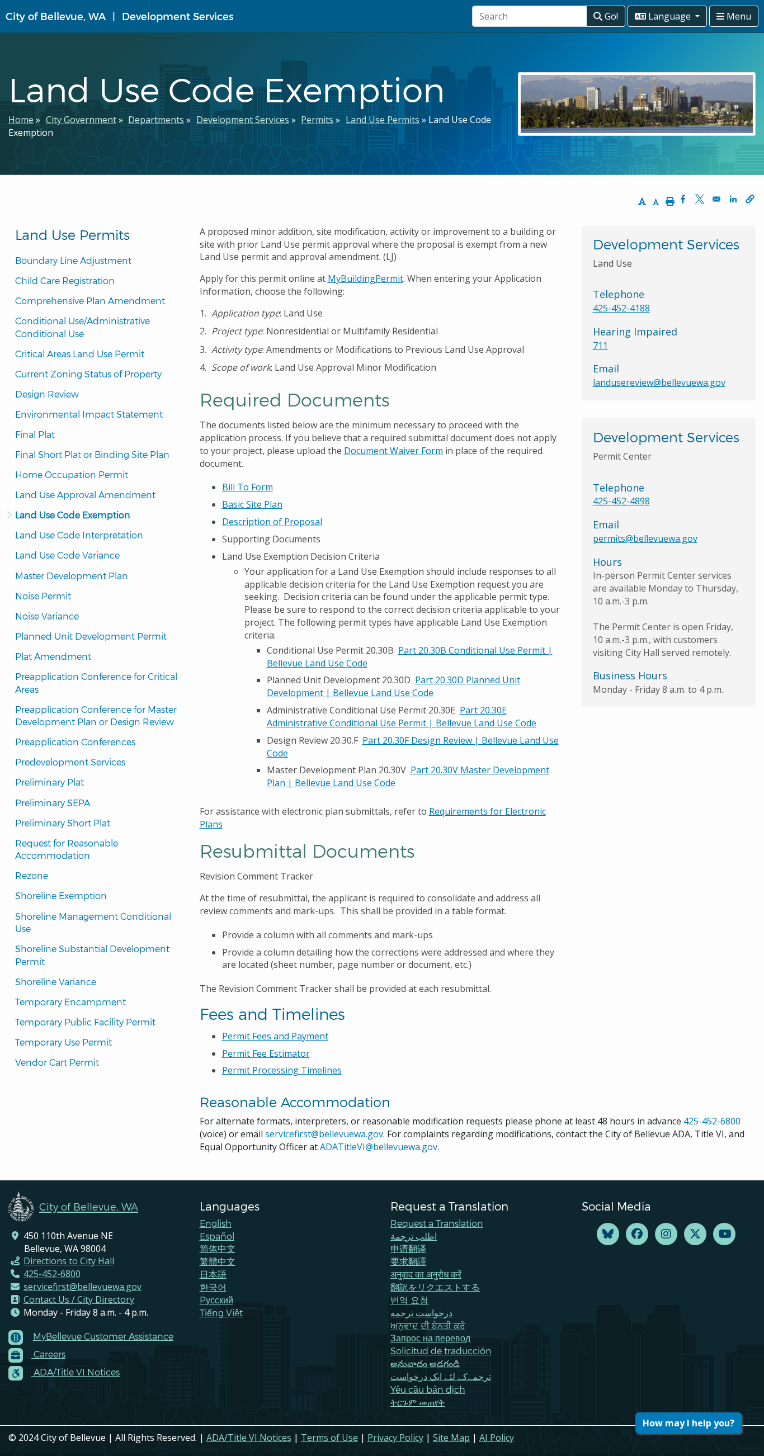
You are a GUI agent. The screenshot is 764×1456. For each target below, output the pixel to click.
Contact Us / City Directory (78, 1299)
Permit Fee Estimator (266, 1053)
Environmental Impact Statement (89, 414)
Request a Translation (436, 1223)
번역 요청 (409, 1299)
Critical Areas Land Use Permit (79, 353)
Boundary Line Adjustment (73, 260)
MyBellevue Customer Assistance (103, 1336)
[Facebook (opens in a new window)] (637, 1234)
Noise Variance (47, 616)
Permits (317, 120)
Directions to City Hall (68, 1261)
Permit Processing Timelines (282, 1070)
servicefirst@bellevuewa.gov (324, 1134)
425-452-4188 (621, 308)
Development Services (177, 16)
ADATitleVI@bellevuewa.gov (378, 1147)
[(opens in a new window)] (608, 1234)
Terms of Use (329, 1437)
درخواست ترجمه (421, 1312)
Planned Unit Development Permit (91, 636)
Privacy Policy (395, 1437)
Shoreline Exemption (61, 895)
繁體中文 (217, 1261)
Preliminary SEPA (52, 802)
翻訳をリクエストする (435, 1287)
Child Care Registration (65, 280)
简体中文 (217, 1248)
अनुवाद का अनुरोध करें (425, 1274)
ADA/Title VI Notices (248, 1437)
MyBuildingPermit (365, 278)
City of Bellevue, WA (56, 16)
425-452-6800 (712, 1121)
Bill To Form (247, 487)
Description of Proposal (272, 522)
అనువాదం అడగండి (425, 1363)
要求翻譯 (408, 1261)
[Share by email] (716, 199)
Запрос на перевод (430, 1337)
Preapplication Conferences (75, 741)
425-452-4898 (621, 501)
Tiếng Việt (221, 1312)
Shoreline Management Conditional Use (94, 922)
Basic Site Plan (252, 504)
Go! (610, 16)
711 (600, 345)
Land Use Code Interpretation (79, 535)
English (216, 1223)
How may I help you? (688, 1423)
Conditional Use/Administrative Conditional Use (83, 327)
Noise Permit (43, 595)
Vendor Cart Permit (57, 1062)
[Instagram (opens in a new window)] (666, 1234)
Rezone (31, 875)
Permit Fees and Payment (275, 1036)
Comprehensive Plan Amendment (90, 300)
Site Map (451, 1437)
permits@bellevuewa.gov (645, 538)
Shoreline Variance (55, 981)
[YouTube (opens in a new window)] (724, 1234)
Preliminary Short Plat (62, 822)
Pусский (216, 1299)
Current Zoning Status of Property (88, 373)
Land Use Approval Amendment (85, 494)
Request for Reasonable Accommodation (67, 849)
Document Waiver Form (393, 451)
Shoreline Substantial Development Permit (93, 955)
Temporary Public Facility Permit (85, 1022)
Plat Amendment (53, 656)
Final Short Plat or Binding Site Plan (92, 454)
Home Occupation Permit (71, 474)
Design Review (47, 394)
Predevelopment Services (70, 762)
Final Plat (35, 434)
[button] (750, 199)
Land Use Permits (382, 120)
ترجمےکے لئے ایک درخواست (440, 1376)
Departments (156, 120)
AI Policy (496, 1437)
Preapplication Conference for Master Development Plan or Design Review (97, 715)
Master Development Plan (71, 575)
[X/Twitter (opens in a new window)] (695, 1234)
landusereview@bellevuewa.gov (659, 382)
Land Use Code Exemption (72, 514)
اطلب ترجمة (413, 1236)
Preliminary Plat (49, 782)
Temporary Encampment (70, 1001)
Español (217, 1236)
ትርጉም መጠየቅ (417, 1402)
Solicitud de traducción (441, 1350)
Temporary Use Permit (63, 1042)
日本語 (213, 1274)
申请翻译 (408, 1248)
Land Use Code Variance (67, 555)
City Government (81, 120)
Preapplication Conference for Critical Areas (97, 682)
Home (21, 120)
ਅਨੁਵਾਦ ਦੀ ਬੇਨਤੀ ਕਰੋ (427, 1325)
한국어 (213, 1287)
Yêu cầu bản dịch (427, 1389)
